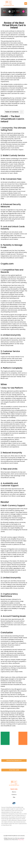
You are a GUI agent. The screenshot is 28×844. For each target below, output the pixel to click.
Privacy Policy (21, 839)
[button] (25, 3)
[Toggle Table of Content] (20, 112)
